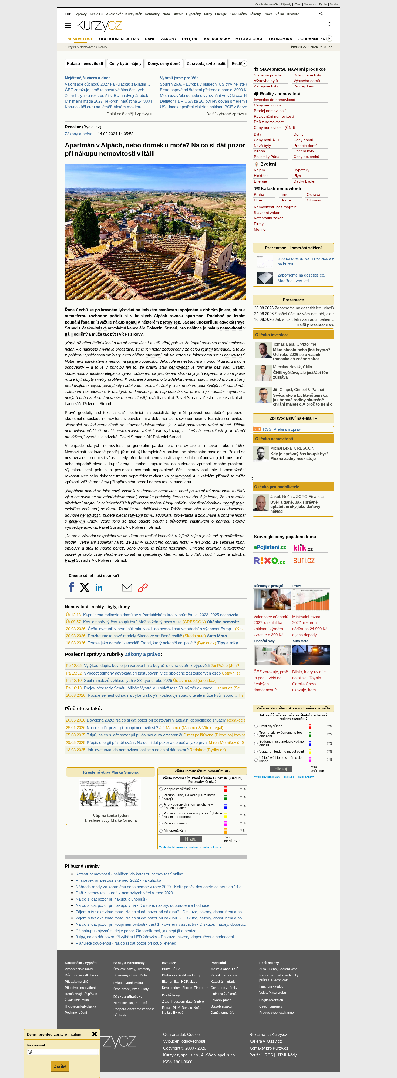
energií (229, 503)
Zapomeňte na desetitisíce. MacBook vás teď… (317, 308)
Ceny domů (303, 140)
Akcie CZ (96, 14)
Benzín (187, 1008)
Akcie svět (114, 14)
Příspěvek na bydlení (80, 988)
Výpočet (91, 963)
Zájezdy (286, 4)
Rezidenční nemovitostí (274, 116)
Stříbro (199, 1001)
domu (131, 322)
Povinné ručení (76, 1013)
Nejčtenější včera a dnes (87, 77)
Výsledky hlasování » (173, 846)
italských (143, 316)
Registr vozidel (270, 975)
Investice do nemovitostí (274, 99)
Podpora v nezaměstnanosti (133, 1009)
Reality (102, 47)
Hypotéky (301, 170)
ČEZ (176, 969)
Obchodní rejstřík (266, 4)
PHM (176, 1008)
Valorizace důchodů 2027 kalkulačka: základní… (107, 84)
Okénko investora (271, 334)
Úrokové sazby (124, 969)
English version (271, 1000)
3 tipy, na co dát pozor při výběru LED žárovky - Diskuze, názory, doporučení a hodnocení (155, 937)
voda (86, 509)
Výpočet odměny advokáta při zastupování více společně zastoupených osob (152, 673)
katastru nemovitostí (226, 418)
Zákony (255, 14)
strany (239, 379)
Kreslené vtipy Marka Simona (110, 772)
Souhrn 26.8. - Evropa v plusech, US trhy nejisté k (204, 84)
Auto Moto (217, 636)
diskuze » (195, 846)
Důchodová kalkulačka (81, 975)
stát (138, 509)
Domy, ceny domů (164, 63)
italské (101, 328)
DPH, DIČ (190, 39)
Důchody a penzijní (268, 586)
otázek (71, 554)
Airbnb (259, 151)
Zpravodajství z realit (206, 63)
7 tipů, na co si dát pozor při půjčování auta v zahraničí (134, 735)
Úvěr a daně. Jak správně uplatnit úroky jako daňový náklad (295, 506)
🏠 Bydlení (265, 164)
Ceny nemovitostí (269, 105)
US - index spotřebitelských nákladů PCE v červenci (206, 107)
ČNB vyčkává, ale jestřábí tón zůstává (300, 374)
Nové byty (262, 145)
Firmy (259, 223)
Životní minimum (77, 1000)
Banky (118, 963)
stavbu (192, 496)
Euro (134, 975)
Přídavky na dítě (76, 981)
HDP (184, 981)
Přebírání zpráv (287, 429)
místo (187, 509)
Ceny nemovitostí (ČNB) (274, 127)
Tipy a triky (227, 643)
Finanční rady (264, 641)
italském (149, 310)
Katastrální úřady (223, 981)
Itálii (69, 334)
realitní (207, 349)
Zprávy (81, 14)
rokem (227, 445)
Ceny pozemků (306, 156)
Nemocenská (123, 1003)
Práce (297, 586)
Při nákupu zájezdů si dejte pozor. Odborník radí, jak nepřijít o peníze (136, 930)
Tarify (208, 14)
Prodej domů (304, 86)
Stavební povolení (269, 75)
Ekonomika (280, 39)
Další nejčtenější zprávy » (129, 114)
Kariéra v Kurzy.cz (265, 1041)
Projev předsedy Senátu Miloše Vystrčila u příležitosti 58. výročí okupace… (150, 688)
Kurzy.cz (70, 47)
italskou (97, 373)
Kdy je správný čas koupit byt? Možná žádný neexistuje (132, 621)
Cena (273, 969)
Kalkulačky (217, 39)
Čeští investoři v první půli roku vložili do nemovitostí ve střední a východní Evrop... (161, 628)
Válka (279, 14)
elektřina (72, 509)
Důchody (120, 1015)
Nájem (259, 170)
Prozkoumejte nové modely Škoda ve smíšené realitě (135, 636)
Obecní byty (304, 151)
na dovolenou (233, 509)
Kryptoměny (171, 988)
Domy (299, 134)
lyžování (126, 310)
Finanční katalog (271, 986)
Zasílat (60, 1066)
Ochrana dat (174, 1034)
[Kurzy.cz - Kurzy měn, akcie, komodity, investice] (99, 30)
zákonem (73, 391)
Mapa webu (277, 993)
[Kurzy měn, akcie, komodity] (108, 1043)
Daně (150, 39)
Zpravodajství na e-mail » (293, 418)
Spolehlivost (287, 969)
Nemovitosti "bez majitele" (276, 207)
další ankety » (212, 846)
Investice (169, 963)
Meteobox (310, 4)
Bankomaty (136, 963)
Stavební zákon (267, 212)
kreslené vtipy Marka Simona (111, 818)
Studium (335, 4)
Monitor (260, 229)
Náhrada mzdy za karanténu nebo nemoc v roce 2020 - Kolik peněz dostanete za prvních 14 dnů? (161, 886)
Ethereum (201, 988)
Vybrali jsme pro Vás (179, 77)
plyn (240, 503)
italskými (77, 521)
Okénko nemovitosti (226, 621)
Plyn (297, 175)
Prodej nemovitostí (270, 111)
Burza (166, 969)
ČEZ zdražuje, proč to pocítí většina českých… (106, 89)
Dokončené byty (307, 75)
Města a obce (249, 39)
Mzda (136, 989)
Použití (255, 1055)
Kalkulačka (238, 14)
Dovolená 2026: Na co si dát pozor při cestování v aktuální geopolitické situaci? (156, 720)
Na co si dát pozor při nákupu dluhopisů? (111, 899)
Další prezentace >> (315, 325)
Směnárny (121, 975)
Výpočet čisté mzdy (79, 969)
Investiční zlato (182, 1001)
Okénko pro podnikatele (276, 486)
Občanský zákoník (224, 994)
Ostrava (313, 194)
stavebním (197, 451)
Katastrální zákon (269, 218)
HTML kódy (286, 1055)
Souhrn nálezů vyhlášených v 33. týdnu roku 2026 (128, 680)
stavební (134, 424)
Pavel (240, 322)
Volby (263, 993)
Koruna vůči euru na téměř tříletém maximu (103, 107)
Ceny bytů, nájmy (125, 63)
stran (182, 373)
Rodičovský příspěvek (81, 994)
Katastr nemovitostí (85, 63)
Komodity (152, 14)
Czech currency (270, 1006)
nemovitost (168, 491)
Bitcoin (178, 14)
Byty (257, 134)
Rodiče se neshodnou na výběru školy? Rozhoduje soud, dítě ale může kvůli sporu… (162, 695)
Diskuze (293, 14)
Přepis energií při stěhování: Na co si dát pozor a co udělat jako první (147, 742)
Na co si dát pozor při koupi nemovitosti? (122, 727)
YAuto (297, 4)
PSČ (235, 969)
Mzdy (193, 981)
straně (132, 361)
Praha (259, 194)
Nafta (197, 1008)
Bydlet (323, 4)
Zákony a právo (78, 134)
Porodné (140, 1003)
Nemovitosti (75, 451)
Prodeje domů (306, 145)
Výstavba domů (307, 81)
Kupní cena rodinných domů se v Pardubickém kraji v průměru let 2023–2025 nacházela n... (164, 614)
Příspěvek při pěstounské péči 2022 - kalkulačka (118, 880)
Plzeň (258, 200)
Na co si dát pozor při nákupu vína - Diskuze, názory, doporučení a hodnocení (144, 905)
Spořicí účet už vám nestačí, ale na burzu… (313, 313)
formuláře (227, 1013)
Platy (145, 989)
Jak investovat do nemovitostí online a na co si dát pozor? (138, 749)
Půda (275, 156)
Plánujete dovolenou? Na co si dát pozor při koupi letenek (126, 943)
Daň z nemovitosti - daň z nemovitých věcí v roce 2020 (124, 893)
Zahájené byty (266, 86)
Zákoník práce (221, 1000)
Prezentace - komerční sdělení (293, 247)
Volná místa (134, 983)
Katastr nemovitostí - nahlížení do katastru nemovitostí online (129, 874)
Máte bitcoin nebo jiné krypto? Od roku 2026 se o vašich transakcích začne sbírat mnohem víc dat (293, 357)
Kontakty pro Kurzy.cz (268, 1048)
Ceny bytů (262, 140)
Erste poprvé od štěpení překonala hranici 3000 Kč (204, 89)
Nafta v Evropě (173, 1013)
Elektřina (261, 175)
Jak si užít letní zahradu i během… (305, 319)
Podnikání (218, 963)
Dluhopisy (169, 975)
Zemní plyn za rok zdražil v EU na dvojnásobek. (107, 95)
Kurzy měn (133, 14)
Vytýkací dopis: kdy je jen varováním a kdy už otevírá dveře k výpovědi (147, 665)
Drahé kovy (171, 995)
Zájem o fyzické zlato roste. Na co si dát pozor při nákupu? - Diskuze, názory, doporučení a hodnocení (161, 911)
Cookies (194, 1034)
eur (165, 509)
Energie (260, 181)
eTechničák (279, 980)
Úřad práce (121, 989)
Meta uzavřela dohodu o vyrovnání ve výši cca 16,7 (205, 95)
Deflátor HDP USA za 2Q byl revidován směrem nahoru (209, 101)
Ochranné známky (317, 39)
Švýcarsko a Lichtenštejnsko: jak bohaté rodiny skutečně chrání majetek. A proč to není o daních (294, 402)
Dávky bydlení (306, 181)
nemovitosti (231, 328)
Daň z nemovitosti (269, 122)
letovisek (171, 322)
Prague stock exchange (276, 1013)
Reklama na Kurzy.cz (268, 1034)
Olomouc (314, 200)
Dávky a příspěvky (127, 997)
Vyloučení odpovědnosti (184, 1041)
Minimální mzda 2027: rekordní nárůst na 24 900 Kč (110, 101)
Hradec (286, 200)
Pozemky (262, 156)
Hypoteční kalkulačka (80, 1006)
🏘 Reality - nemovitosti (277, 94)
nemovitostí (135, 397)
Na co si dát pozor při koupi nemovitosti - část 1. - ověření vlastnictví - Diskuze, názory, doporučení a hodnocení (161, 924)
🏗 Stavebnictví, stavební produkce (290, 69)
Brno (284, 194)
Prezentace (293, 300)
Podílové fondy (189, 975)
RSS (267, 429)
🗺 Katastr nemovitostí (277, 188)
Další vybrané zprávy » (226, 114)
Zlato (166, 14)
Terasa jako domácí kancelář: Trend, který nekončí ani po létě (142, 643)
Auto (262, 969)
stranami (153, 355)
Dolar (144, 975)
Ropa (166, 1008)
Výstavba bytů (266, 81)
